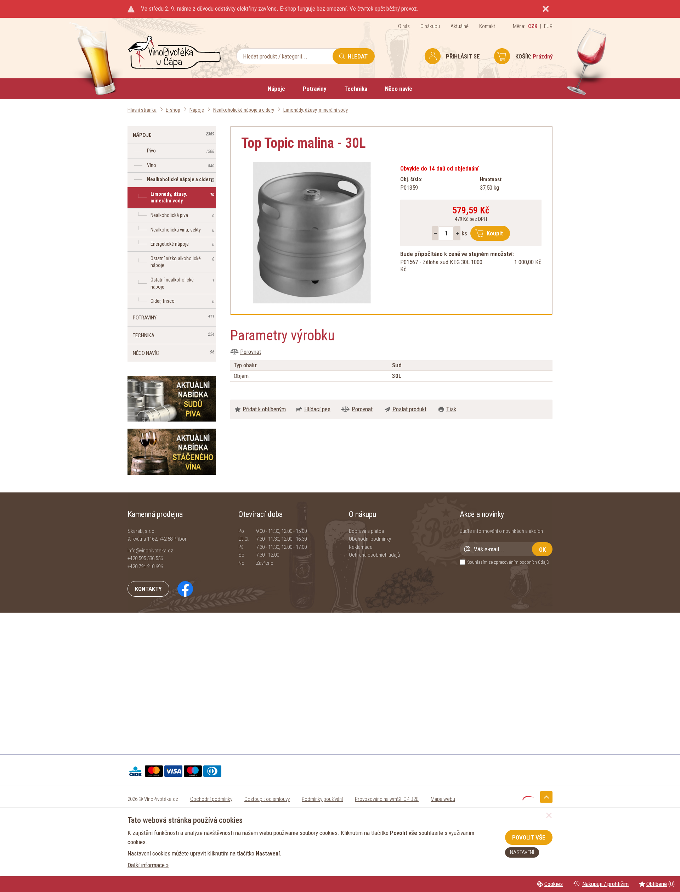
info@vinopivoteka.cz (150, 550)
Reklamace (361, 547)
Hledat (358, 56)
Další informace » (148, 865)
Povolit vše (528, 837)
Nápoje (276, 88)
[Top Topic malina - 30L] (311, 232)
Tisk (451, 409)
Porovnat (250, 351)
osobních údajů (534, 562)
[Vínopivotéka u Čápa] (174, 67)
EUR (548, 26)
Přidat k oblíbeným (264, 409)
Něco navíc (398, 88)
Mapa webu (443, 799)
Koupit (495, 233)
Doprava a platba (366, 531)
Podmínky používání (322, 799)
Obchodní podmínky (370, 539)
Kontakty (148, 588)
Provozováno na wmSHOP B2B (387, 799)
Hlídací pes (317, 409)
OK (542, 549)
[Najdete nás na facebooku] (181, 588)
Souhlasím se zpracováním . (509, 562)
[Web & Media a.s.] (528, 798)
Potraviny (315, 88)
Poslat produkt (409, 409)
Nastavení (522, 852)
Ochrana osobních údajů (374, 555)
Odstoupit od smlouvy (267, 799)
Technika (355, 88)
